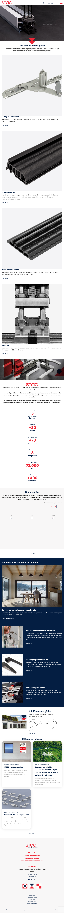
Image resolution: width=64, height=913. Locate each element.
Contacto (32, 866)
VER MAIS (5, 125)
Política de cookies (32, 897)
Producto (32, 852)
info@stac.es (32, 876)
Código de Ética (32, 901)
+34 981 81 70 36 (32, 874)
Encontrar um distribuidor (32, 861)
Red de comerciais (32, 858)
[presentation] (51, 506)
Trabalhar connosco (32, 855)
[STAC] (7, 2)
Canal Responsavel (32, 903)
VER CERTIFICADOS (8, 618)
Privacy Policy (32, 895)
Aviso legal (32, 899)
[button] (51, 3)
